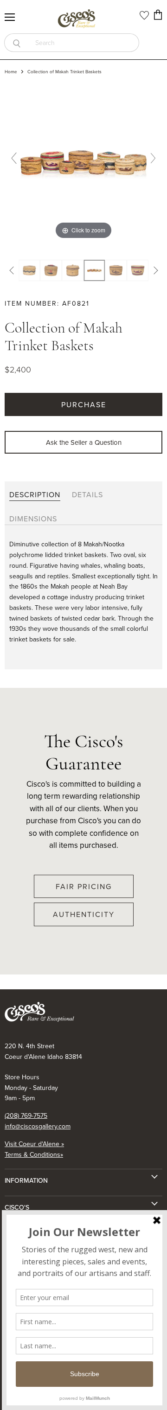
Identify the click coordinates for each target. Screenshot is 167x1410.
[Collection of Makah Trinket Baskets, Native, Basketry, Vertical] (94, 270)
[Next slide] (153, 158)
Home (11, 72)
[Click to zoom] (83, 162)
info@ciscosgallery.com (38, 1126)
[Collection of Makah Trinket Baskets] (29, 270)
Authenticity (84, 914)
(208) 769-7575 (26, 1115)
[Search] (16, 42)
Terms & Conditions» (34, 1154)
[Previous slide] (14, 158)
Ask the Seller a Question (84, 442)
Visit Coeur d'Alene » (34, 1143)
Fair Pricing (84, 886)
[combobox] (84, 42)
